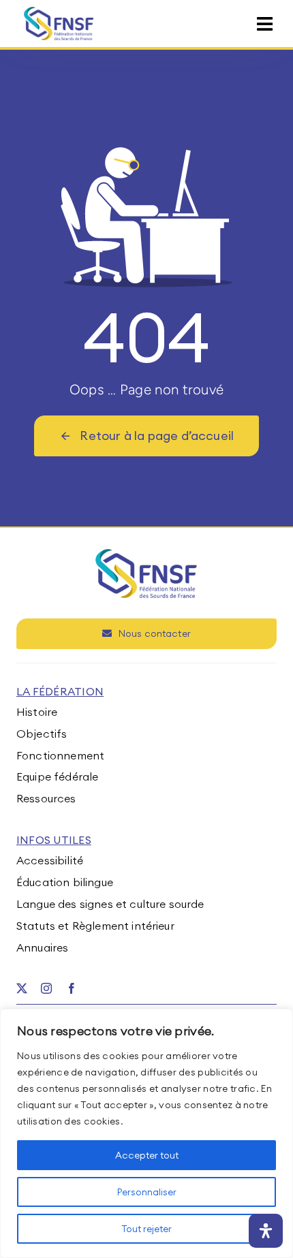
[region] (146, 1133)
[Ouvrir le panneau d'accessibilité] (266, 1231)
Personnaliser (146, 1192)
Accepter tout (147, 1155)
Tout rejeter (146, 1229)
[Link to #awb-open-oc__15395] (265, 24)
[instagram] (46, 988)
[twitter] (21, 988)
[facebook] (71, 988)
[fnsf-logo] (59, 12)
